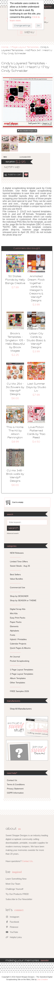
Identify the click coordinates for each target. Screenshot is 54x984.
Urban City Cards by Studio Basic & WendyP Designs (36, 341)
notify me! (9, 167)
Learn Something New (16, 879)
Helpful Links (15, 937)
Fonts (12, 635)
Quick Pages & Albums (20, 648)
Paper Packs (15, 622)
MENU (29, 32)
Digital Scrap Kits (17, 609)
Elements (14, 626)
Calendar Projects (18, 644)
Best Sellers (15, 574)
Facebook (14, 922)
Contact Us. (27, 861)
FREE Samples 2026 (19, 691)
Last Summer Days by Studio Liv (36, 387)
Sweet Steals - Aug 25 (20, 566)
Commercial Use (17, 587)
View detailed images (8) (27, 131)
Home (4, 47)
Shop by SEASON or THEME (23, 600)
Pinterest (13, 927)
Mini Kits (14, 613)
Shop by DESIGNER (19, 596)
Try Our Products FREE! (17, 894)
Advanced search (13, 533)
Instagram (14, 917)
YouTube (13, 932)
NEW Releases (17, 553)
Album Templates (18, 678)
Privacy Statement (15, 788)
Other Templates (17, 682)
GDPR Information (15, 793)
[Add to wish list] (26, 174)
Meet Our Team (13, 884)
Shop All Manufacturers (21, 708)
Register (46, 7)
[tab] (26, 248)
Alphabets (14, 631)
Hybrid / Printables (18, 639)
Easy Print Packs (17, 618)
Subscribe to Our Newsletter (19, 899)
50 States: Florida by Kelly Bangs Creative (15, 280)
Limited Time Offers (19, 561)
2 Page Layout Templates (21, 674)
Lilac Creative (42, 980)
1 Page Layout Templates (24, 47)
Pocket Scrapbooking (19, 661)
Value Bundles (16, 579)
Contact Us (12, 780)
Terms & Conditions (16, 784)
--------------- (15, 557)
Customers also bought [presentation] (26, 248)
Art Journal (15, 656)
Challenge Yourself (14, 889)
